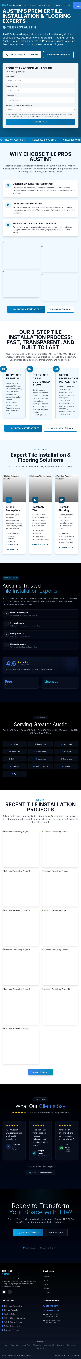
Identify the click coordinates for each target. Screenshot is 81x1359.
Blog (50, 5)
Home (23, 5)
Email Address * (12, 96)
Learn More (11, 549)
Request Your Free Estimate (60, 428)
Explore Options (39, 544)
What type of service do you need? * (19, 105)
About (57, 5)
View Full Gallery (39, 1072)
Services (32, 5)
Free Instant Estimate (57, 54)
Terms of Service (73, 1355)
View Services (65, 547)
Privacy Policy (60, 1355)
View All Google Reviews (42, 1172)
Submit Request (40, 122)
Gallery (42, 5)
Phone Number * (12, 86)
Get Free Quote (56, 1232)
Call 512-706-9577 (30, 1232)
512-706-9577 (52, 1306)
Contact (67, 5)
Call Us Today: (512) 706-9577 (24, 54)
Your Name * (10, 76)
